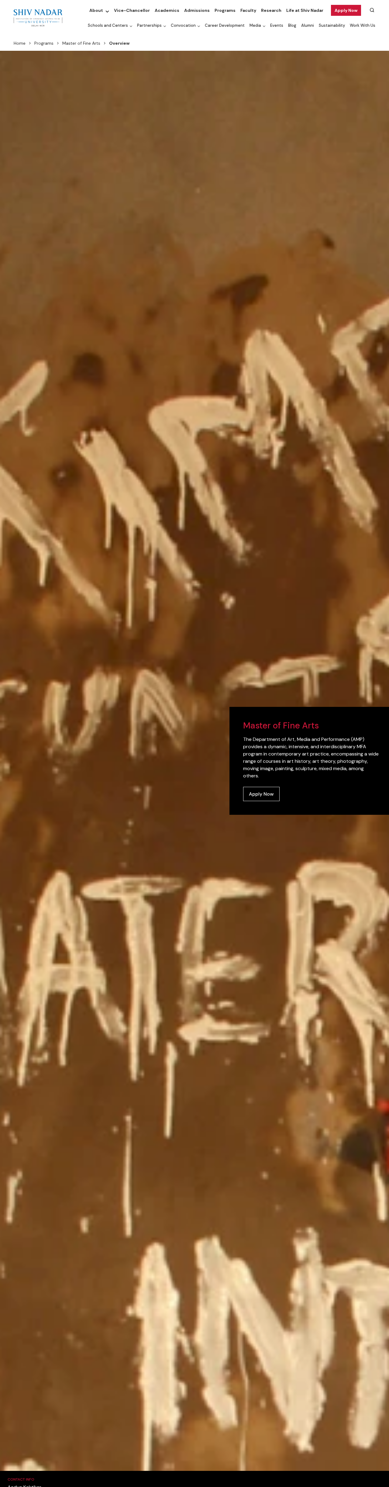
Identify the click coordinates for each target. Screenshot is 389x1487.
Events (276, 25)
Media (255, 25)
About (96, 10)
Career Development (225, 25)
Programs (225, 10)
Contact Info (21, 1479)
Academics (167, 10)
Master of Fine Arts (81, 43)
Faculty (248, 10)
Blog (292, 25)
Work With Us (362, 25)
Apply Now (346, 10)
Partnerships (149, 25)
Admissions (197, 10)
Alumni (307, 25)
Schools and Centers (108, 25)
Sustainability (332, 25)
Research (271, 10)
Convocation (183, 25)
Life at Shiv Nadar (304, 10)
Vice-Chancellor (132, 10)
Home (20, 43)
